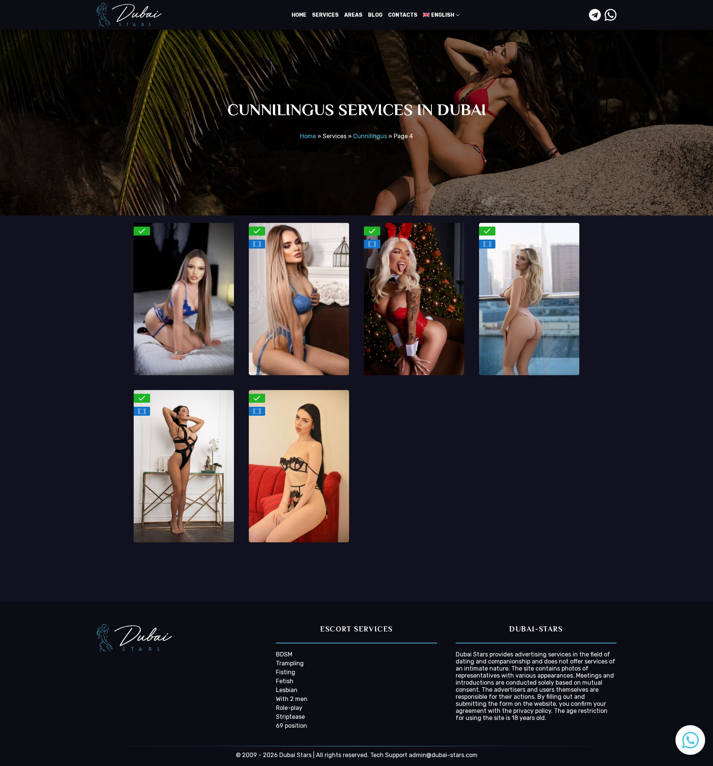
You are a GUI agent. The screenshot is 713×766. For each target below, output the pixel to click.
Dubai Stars (472, 654)
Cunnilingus (370, 136)
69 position (291, 725)
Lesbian (286, 690)
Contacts (402, 15)
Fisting (285, 672)
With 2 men (291, 698)
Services (325, 15)
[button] (687, 740)
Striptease (290, 716)
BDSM (284, 654)
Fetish (284, 681)
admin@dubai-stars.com (443, 755)
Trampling (290, 663)
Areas (353, 15)
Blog (375, 15)
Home (299, 15)
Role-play (289, 707)
